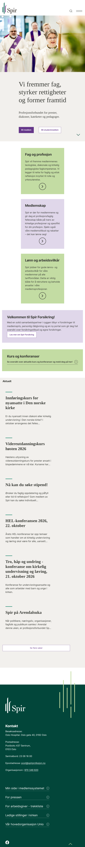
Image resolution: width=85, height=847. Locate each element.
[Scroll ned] (78, 135)
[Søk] (70, 8)
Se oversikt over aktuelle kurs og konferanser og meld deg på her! (40, 362)
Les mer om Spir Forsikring (22, 335)
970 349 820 (31, 770)
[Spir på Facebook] (7, 843)
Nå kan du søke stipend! (26, 484)
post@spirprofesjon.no (33, 763)
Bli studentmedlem (49, 130)
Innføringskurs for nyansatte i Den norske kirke (25, 403)
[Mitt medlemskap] (42, 240)
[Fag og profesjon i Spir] (42, 186)
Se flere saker (36, 648)
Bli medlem (26, 130)
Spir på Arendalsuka (23, 612)
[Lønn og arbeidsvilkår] (42, 295)
